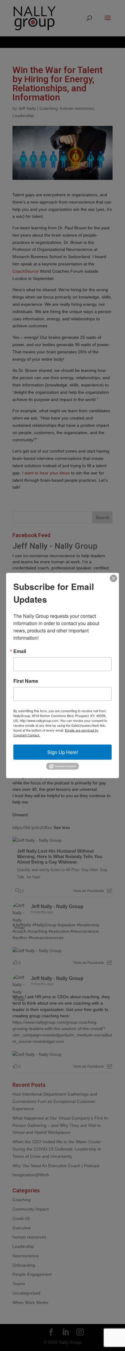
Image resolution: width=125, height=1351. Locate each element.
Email (19, 651)
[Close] (113, 578)
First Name (25, 681)
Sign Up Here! (62, 752)
